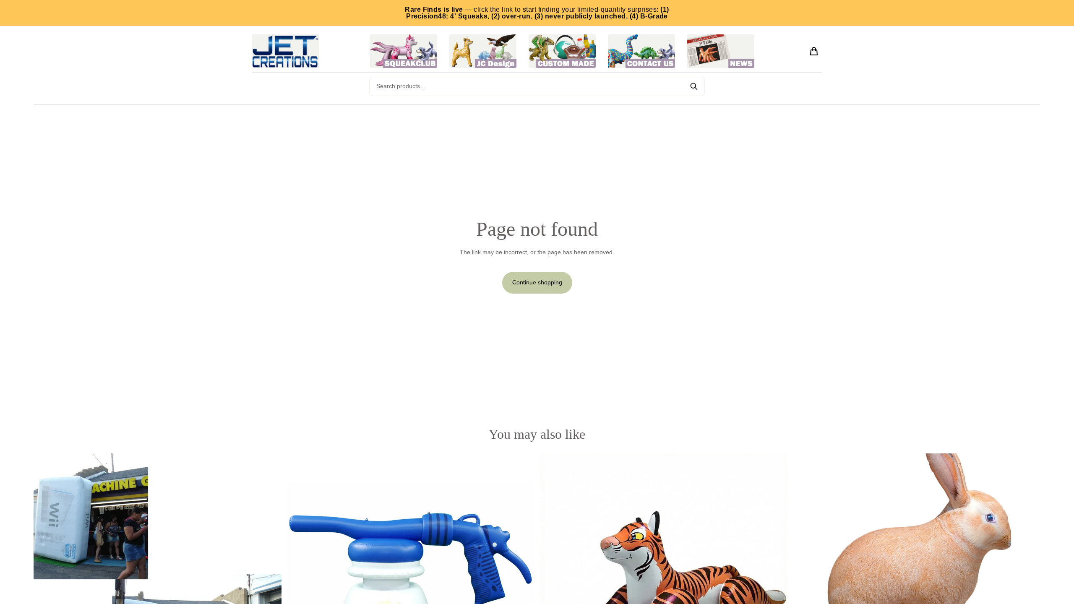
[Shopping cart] (814, 51)
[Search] (693, 86)
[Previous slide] (46, 577)
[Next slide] (269, 577)
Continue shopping (537, 282)
